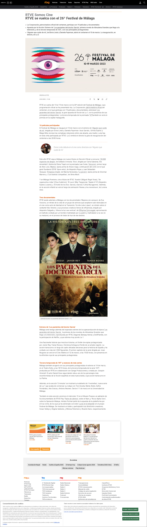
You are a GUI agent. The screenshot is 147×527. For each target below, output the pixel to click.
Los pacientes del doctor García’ (66, 27)
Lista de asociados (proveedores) (73, 511)
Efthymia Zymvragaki (87, 210)
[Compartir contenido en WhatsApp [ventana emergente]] (102, 98)
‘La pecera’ (82, 172)
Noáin (44, 465)
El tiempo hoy (70, 465)
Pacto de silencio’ (71, 399)
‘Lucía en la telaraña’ (87, 404)
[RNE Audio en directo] (11, 2)
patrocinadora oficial (94, 107)
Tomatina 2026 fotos (104, 465)
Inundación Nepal (34, 465)
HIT (91, 115)
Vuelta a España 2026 (56, 465)
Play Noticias (80, 468)
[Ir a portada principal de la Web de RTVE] (32, 477)
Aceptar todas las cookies (130, 509)
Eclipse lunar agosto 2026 (86, 465)
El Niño (116, 465)
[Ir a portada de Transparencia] (100, 478)
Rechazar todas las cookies (130, 514)
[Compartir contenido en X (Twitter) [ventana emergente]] (94, 98)
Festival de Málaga (93, 105)
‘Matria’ (53, 167)
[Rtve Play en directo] (8, 2)
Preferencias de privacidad (130, 518)
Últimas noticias (67, 468)
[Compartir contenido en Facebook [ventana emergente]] (90, 98)
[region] (73, 514)
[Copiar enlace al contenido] (106, 98)
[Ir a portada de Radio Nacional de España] (68, 478)
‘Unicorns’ (92, 164)
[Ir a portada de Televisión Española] (50, 478)
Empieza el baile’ (53, 172)
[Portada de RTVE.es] (47, 2)
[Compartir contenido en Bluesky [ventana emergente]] (98, 98)
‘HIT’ (60, 30)
